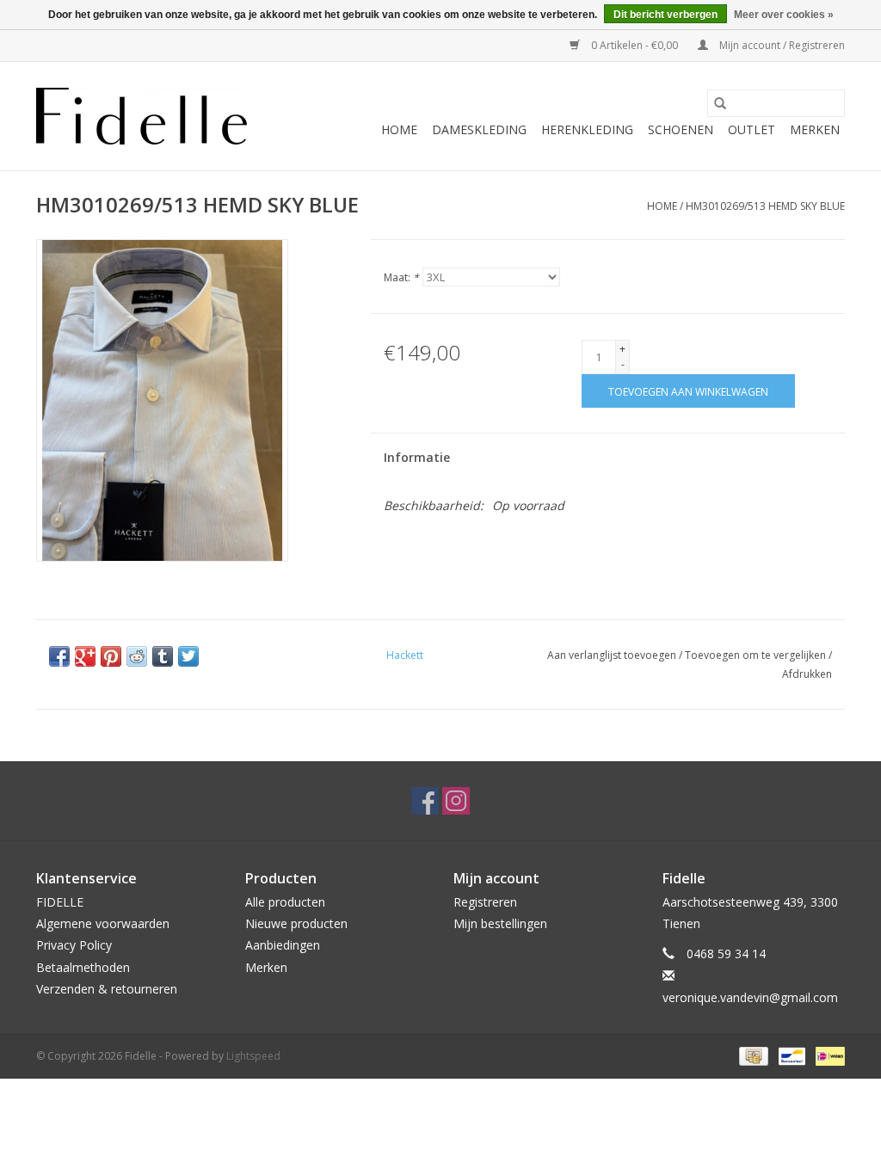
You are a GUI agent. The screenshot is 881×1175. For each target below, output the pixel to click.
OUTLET (751, 129)
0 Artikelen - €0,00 (634, 45)
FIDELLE (59, 902)
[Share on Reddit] (136, 656)
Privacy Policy (74, 945)
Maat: (401, 277)
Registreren (485, 902)
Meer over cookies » (784, 15)
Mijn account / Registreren (781, 45)
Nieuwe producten (296, 923)
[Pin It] (111, 656)
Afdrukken (807, 674)
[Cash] (752, 1055)
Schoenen (680, 129)
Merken (815, 129)
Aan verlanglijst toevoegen (613, 655)
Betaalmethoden (83, 967)
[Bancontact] (790, 1055)
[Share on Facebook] (59, 656)
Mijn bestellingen (500, 923)
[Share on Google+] (85, 656)
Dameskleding (479, 129)
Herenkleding (587, 129)
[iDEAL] (827, 1055)
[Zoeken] (720, 103)
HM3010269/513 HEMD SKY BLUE (765, 206)
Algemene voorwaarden (102, 923)
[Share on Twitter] (188, 656)
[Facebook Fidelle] (425, 801)
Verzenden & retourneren (106, 989)
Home (399, 129)
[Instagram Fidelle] (456, 801)
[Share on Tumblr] (162, 656)
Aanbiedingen (282, 945)
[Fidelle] (141, 116)
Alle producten (285, 902)
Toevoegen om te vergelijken (757, 655)
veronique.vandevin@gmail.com (750, 997)
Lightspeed (253, 1056)
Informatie (417, 457)
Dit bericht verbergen (665, 15)
